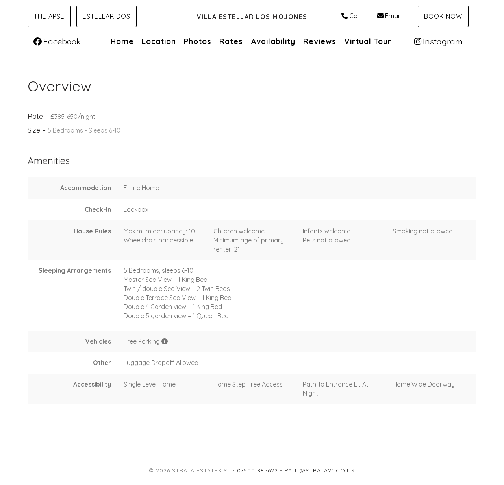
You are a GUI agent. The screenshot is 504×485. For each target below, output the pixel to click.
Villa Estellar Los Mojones (252, 16)
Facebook (62, 41)
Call (354, 16)
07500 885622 (257, 470)
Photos (197, 41)
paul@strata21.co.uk (320, 470)
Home (122, 41)
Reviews (319, 41)
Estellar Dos (106, 16)
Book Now (443, 16)
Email (392, 16)
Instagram (443, 41)
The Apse (49, 16)
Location (159, 41)
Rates (231, 41)
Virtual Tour (367, 41)
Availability (273, 41)
